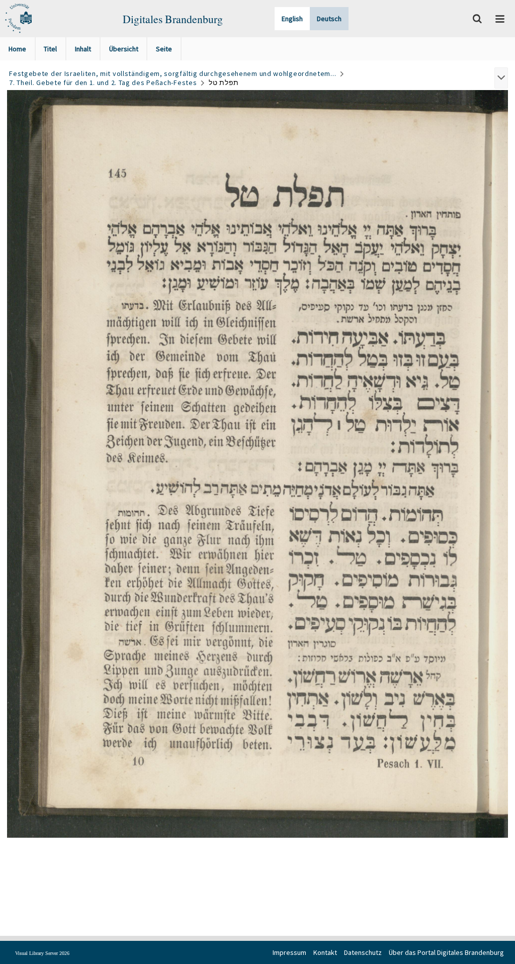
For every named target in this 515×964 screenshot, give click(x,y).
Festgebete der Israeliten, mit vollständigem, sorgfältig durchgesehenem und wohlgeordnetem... (172, 73)
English (292, 18)
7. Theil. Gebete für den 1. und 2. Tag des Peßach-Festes (103, 82)
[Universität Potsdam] (18, 19)
